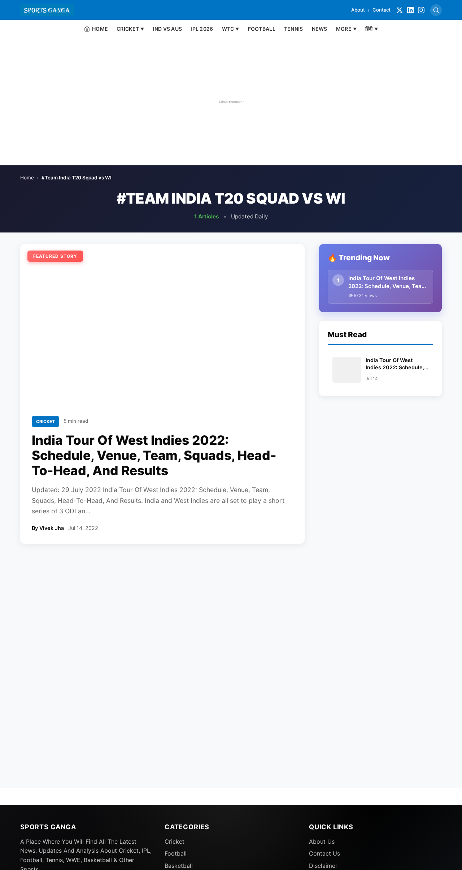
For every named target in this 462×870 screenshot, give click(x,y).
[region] (231, 102)
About (358, 10)
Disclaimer (323, 865)
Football (176, 853)
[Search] (436, 10)
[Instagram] (421, 10)
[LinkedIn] (410, 10)
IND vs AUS (167, 29)
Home (27, 177)
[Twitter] (399, 10)
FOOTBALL (261, 29)
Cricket (174, 841)
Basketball (179, 865)
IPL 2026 (202, 29)
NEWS (319, 29)
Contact (381, 10)
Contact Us (324, 853)
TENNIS (293, 29)
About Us (322, 841)
